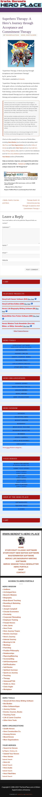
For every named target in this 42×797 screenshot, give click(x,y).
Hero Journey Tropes (11, 631)
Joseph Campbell (21, 437)
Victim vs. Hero (9, 684)
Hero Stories (21, 472)
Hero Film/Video (21, 485)
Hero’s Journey (9, 637)
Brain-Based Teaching (21, 427)
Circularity (21, 444)
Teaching (7, 675)
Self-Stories (7, 667)
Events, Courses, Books (21, 357)
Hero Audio (21, 481)
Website (5, 260)
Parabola (20, 794)
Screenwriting (8, 659)
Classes (21, 509)
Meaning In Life (9, 642)
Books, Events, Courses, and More (10, 201)
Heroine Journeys (10, 634)
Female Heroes (9, 623)
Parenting (7, 648)
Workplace (7, 689)
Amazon (22, 79)
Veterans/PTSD (9, 681)
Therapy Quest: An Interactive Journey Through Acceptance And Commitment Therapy (31, 204)
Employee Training (10, 620)
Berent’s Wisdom (10, 595)
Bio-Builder (7, 703)
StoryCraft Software (21, 346)
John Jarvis (8, 625)
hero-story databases (14, 154)
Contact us (21, 164)
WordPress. (29, 794)
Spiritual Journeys (10, 670)
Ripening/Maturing (10, 656)
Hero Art (21, 476)
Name (5, 245)
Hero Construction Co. (21, 387)
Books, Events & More (28, 35)
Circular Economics (21, 440)
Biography (21, 423)
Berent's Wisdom (21, 420)
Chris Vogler (8, 687)
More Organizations (21, 397)
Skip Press (5, 145)
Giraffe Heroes (21, 383)
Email (4, 253)
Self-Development (10, 661)
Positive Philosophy (11, 650)
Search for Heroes (21, 464)
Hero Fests (7, 628)
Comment (6, 227)
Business (21, 434)
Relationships (8, 653)
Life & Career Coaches (21, 363)
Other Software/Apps (11, 706)
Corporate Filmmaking (12, 617)
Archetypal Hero (21, 417)
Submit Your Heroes (21, 468)
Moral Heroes (21, 393)
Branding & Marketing (21, 430)
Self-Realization (9, 664)
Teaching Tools (21, 360)
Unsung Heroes (21, 390)
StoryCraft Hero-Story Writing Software (18, 701)
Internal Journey (9, 639)
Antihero (21, 413)
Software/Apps (21, 350)
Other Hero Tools (21, 367)
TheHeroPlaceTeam (12, 35)
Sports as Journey (10, 673)
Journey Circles (21, 353)
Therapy (6, 678)
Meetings (6, 645)
